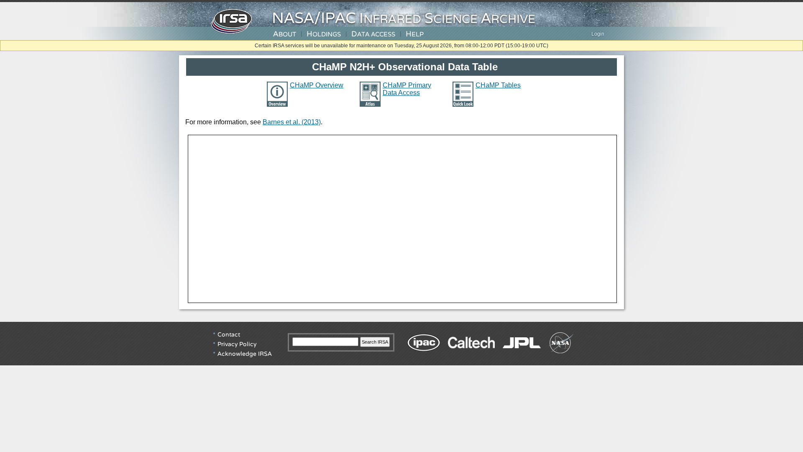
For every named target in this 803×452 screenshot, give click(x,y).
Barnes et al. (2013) (292, 122)
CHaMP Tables (498, 85)
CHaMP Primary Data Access (407, 89)
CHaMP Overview (316, 85)
